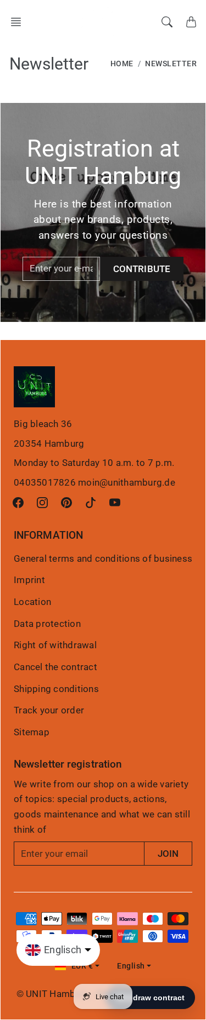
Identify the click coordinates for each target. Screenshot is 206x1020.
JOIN (168, 853)
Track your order (49, 710)
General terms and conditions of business (103, 558)
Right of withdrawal (55, 644)
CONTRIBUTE (141, 268)
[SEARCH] (167, 22)
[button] (19, 22)
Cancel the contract (55, 666)
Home (121, 63)
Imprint (29, 579)
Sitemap (31, 732)
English (131, 966)
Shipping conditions (56, 688)
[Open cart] (191, 22)
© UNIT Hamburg (53, 993)
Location (32, 601)
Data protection (47, 623)
